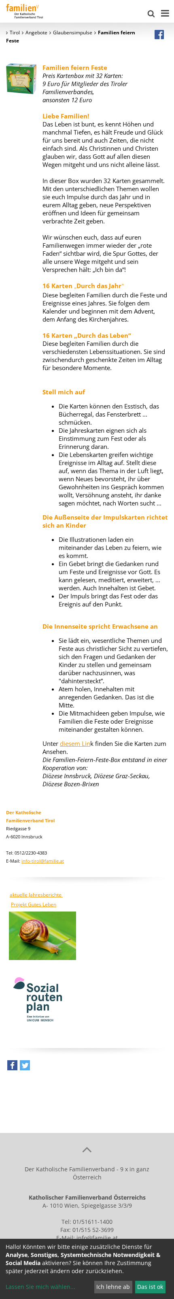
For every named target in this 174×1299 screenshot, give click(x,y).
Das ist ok (150, 1287)
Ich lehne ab (113, 1287)
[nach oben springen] (87, 1149)
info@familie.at (97, 1238)
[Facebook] (159, 34)
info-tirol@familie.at (42, 861)
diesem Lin (75, 743)
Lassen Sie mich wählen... (40, 1287)
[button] (12, 1067)
